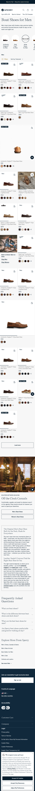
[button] (27, 10)
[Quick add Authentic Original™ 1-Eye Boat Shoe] (32, 206)
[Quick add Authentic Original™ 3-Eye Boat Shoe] (32, 303)
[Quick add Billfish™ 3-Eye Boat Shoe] (32, 382)
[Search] (23, 10)
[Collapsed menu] (32, 10)
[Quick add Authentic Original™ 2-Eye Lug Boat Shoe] (14, 174)
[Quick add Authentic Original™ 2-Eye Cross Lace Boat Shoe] (32, 350)
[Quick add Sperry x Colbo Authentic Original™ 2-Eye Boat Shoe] (32, 174)
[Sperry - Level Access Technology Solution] (17, 708)
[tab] (4, 189)
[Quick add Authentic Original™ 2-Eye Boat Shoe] (14, 64)
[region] (17, 771)
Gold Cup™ (15, 567)
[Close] (33, 754)
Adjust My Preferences (17, 788)
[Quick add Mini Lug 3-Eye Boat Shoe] (32, 96)
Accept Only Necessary (17, 783)
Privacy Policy (11, 768)
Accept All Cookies (17, 778)
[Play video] (32, 489)
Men (2, 55)
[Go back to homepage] (7, 10)
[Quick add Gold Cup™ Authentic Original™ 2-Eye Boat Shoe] (32, 64)
